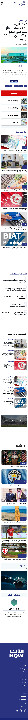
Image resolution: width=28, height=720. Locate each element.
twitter (17, 710)
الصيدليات (15, 122)
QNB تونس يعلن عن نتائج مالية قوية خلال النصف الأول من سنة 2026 (14, 171)
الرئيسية (24, 663)
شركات (15, 20)
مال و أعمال (23, 20)
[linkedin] (18, 66)
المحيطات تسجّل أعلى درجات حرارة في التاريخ (15, 522)
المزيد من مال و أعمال (17, 334)
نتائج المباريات (14, 420)
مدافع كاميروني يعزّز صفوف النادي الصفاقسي (14, 540)
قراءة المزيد (14, 81)
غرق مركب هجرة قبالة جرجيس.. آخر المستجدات (14, 297)
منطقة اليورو (9, 86)
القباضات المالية (12, 115)
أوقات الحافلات (13, 100)
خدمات (24, 685)
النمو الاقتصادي (18, 86)
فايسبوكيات (22, 699)
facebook (25, 710)
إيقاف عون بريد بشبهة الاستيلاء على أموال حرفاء (14, 281)
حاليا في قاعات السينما (14, 580)
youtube (21, 710)
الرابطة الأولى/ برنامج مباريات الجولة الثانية (15, 559)
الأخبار (24, 666)
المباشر (24, 690)
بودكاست (23, 696)
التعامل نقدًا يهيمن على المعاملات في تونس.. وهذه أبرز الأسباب (15, 151)
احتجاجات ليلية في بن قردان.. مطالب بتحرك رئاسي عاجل (14, 313)
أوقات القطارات (13, 108)
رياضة (24, 676)
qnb (26, 86)
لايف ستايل (23, 679)
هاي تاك (24, 682)
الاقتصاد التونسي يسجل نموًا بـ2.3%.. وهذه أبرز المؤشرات (15, 209)
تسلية (24, 693)
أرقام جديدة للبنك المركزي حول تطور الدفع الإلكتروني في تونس (16, 228)
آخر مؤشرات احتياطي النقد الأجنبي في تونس (15, 190)
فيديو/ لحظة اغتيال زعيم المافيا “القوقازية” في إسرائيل (15, 305)
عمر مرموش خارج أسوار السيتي (18, 485)
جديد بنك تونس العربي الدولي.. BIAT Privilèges (15, 247)
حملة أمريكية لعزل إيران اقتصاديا (18, 466)
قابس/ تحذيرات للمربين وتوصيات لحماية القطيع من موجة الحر (15, 289)
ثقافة (24, 672)
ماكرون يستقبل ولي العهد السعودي (17, 503)
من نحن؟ (24, 704)
